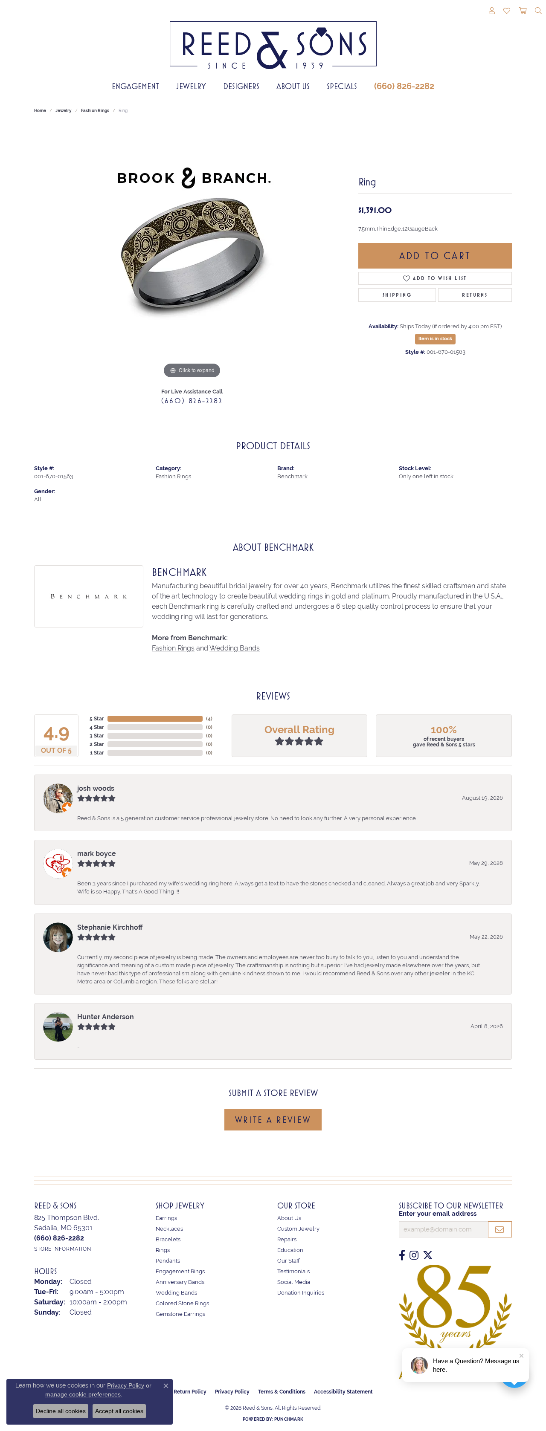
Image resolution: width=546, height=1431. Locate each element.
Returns (475, 295)
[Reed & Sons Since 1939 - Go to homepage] (273, 39)
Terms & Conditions (281, 1392)
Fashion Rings (95, 110)
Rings (163, 1250)
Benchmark (292, 476)
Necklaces (169, 1229)
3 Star (97, 736)
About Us (293, 86)
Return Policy (190, 1392)
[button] (492, 11)
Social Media (293, 1282)
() (209, 719)
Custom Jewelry (298, 1229)
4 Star (97, 727)
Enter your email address (437, 1213)
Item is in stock (435, 338)
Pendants (168, 1261)
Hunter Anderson (105, 1017)
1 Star (97, 753)
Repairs (286, 1239)
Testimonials (293, 1271)
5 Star (97, 719)
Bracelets (168, 1239)
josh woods (95, 788)
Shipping (397, 295)
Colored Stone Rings (182, 1303)
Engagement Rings (180, 1271)
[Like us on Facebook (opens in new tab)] (402, 1255)
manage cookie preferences (83, 1394)
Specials (342, 86)
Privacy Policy (232, 1392)
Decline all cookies (61, 1411)
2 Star (97, 744)
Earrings (166, 1218)
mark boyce (96, 854)
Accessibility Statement (343, 1392)
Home (40, 110)
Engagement (135, 86)
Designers (241, 86)
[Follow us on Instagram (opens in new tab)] (414, 1255)
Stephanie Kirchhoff (109, 927)
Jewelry (191, 86)
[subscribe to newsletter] (500, 1229)
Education (290, 1250)
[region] (192, 253)
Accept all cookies (119, 1411)
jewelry (63, 110)
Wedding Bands (234, 648)
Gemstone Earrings (180, 1314)
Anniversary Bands (180, 1282)
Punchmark (288, 1419)
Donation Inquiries (300, 1292)
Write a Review (273, 1120)
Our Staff (288, 1261)
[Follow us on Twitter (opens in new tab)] (428, 1255)
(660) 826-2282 (404, 86)
